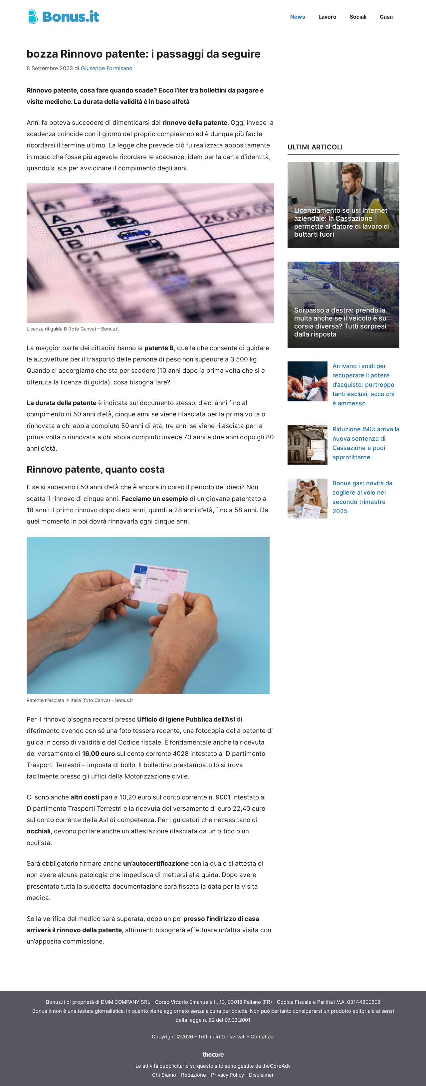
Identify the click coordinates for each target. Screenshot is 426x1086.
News (297, 16)
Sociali (358, 16)
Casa (386, 16)
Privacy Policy (227, 1075)
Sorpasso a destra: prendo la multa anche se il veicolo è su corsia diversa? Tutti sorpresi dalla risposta (340, 322)
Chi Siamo (164, 1075)
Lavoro (327, 16)
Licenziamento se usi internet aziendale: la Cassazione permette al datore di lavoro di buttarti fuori (342, 222)
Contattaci (263, 1036)
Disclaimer (261, 1075)
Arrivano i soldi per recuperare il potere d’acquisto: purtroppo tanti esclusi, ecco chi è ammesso (363, 384)
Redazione (193, 1075)
